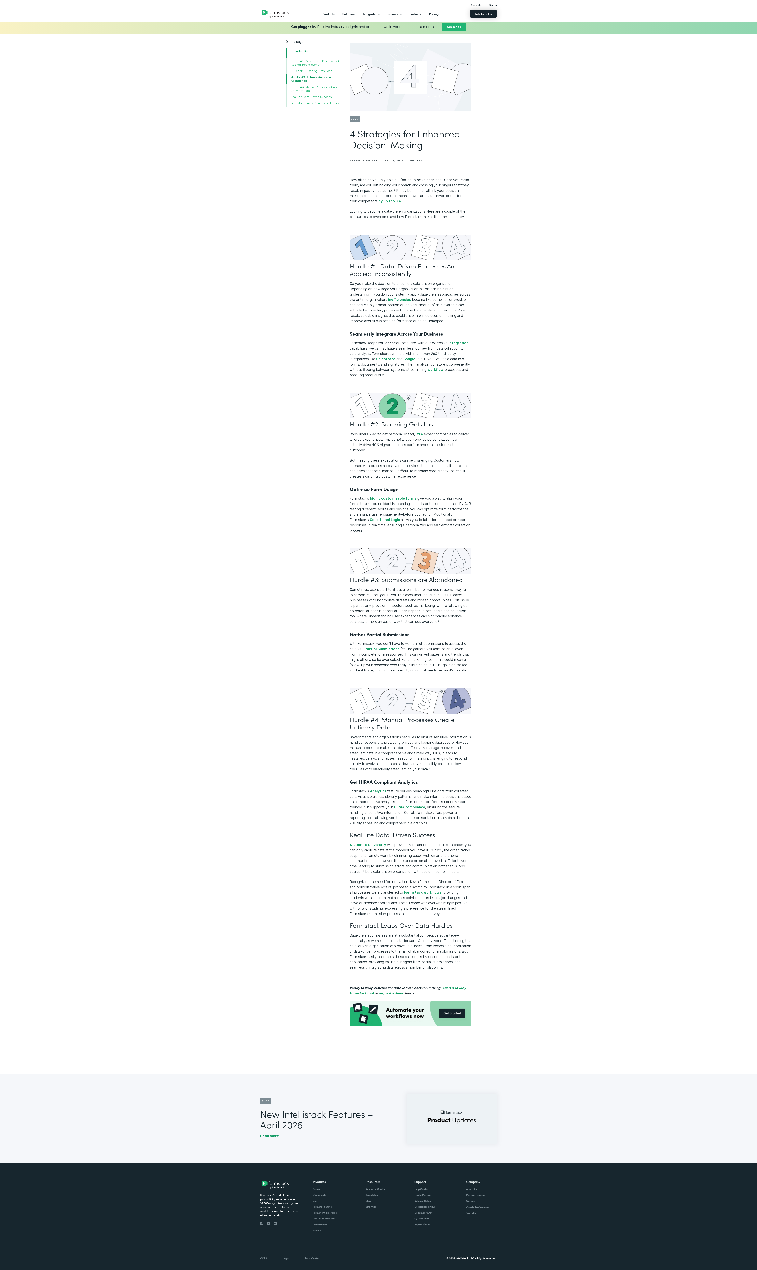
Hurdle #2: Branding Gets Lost (312, 71)
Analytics (378, 791)
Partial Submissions (382, 649)
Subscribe (454, 26)
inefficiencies (399, 299)
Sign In (493, 4)
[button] (328, 14)
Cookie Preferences (477, 1207)
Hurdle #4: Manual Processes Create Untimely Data (315, 89)
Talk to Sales (483, 14)
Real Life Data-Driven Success (311, 97)
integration (458, 343)
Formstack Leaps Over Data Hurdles (315, 103)
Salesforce (385, 359)
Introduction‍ (300, 51)
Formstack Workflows (423, 892)
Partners (415, 14)
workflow (435, 370)
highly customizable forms (393, 498)
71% (419, 434)
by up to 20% (389, 201)
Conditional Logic (385, 520)
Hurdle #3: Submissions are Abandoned (311, 79)
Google (409, 359)
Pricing (434, 14)
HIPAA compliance (409, 807)
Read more (269, 1136)
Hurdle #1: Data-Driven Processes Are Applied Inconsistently (316, 62)
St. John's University (368, 845)
